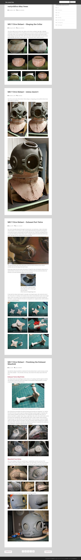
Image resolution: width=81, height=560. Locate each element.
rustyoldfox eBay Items (18, 6)
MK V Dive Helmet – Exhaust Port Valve (25, 222)
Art (58, 7)
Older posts (47, 551)
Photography (60, 22)
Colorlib (66, 558)
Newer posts (8, 551)
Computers (59, 10)
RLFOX (53, 558)
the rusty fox (9, 2)
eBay (58, 12)
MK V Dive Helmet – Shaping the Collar (25, 24)
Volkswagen (59, 25)
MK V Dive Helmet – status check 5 (23, 92)
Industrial (59, 17)
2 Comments (19, 95)
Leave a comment (20, 10)
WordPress (75, 558)
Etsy (58, 15)
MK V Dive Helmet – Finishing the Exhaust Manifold (27, 363)
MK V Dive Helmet (61, 20)
